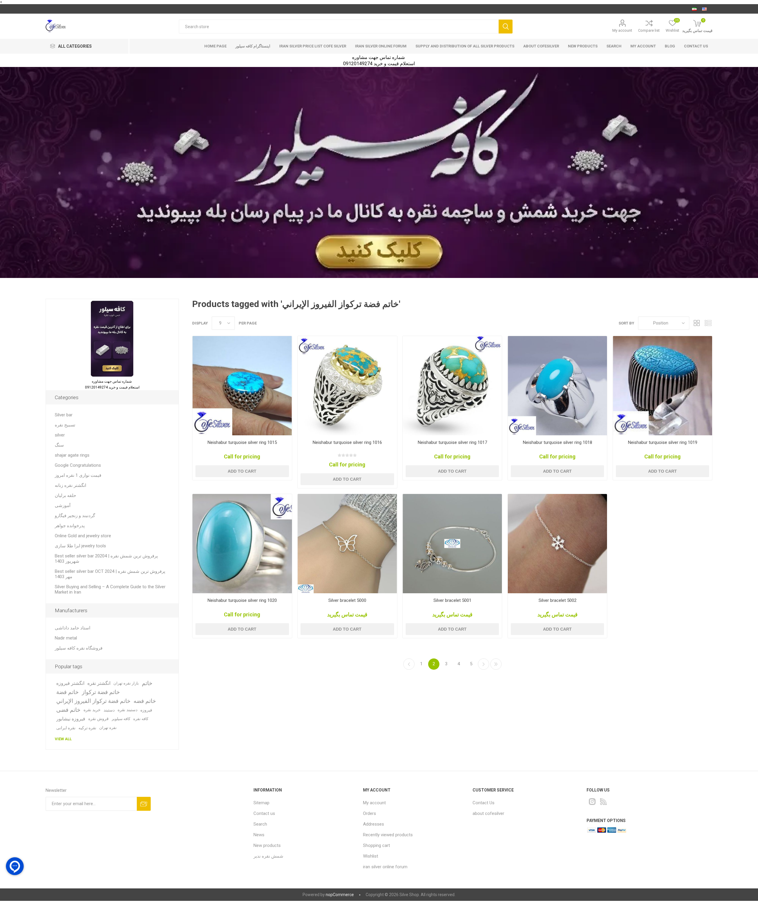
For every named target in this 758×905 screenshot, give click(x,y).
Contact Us (483, 802)
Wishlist (370, 856)
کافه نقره (140, 719)
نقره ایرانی (66, 727)
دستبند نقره (127, 709)
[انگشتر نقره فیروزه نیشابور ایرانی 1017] (452, 385)
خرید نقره (92, 709)
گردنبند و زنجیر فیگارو (75, 515)
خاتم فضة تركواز (101, 692)
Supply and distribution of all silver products (464, 46)
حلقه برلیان (65, 495)
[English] (704, 9)
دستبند (109, 710)
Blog (670, 46)
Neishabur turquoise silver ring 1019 (662, 442)
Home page (215, 46)
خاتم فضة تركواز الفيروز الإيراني (93, 701)
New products (583, 46)
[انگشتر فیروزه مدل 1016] (347, 385)
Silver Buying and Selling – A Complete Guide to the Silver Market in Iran (110, 589)
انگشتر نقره (98, 683)
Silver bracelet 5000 (347, 600)
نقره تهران (108, 727)
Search (506, 26)
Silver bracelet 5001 (452, 600)
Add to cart (242, 471)
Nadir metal (66, 638)
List (708, 323)
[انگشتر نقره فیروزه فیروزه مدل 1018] (557, 385)
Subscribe (144, 804)
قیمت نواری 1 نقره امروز (78, 475)
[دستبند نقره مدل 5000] (347, 543)
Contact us (696, 46)
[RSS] (603, 801)
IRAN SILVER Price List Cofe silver (312, 46)
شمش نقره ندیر (268, 856)
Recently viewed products (388, 834)
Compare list (649, 30)
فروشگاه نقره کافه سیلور (78, 648)
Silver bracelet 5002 (557, 600)
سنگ (59, 445)
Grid (696, 323)
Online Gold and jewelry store (83, 535)
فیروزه (146, 710)
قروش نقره (98, 718)
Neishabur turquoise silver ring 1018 (557, 442)
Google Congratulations (78, 465)
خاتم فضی (68, 709)
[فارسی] (694, 9)
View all (63, 739)
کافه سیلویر (121, 719)
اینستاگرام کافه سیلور (252, 46)
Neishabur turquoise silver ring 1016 (347, 442)
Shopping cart (376, 845)
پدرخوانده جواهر (70, 525)
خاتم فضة (67, 692)
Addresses (373, 824)
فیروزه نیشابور (70, 719)
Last (496, 664)
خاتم (147, 683)
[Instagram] (592, 801)
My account (622, 30)
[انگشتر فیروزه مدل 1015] (242, 385)
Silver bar (64, 415)
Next (483, 664)
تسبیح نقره (65, 425)
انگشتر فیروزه (70, 683)
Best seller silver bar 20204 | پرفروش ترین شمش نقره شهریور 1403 (106, 558)
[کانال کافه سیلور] (379, 172)
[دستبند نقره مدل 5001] (452, 543)
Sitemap (261, 802)
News (258, 834)
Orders (369, 813)
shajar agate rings (72, 455)
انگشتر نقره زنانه (70, 485)
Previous (409, 664)
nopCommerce (340, 894)
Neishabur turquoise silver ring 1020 (242, 600)
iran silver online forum (381, 46)
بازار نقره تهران (126, 683)
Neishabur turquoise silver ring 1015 (242, 442)
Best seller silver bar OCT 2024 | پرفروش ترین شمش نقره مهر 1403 (110, 574)
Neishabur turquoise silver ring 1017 (452, 442)
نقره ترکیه (87, 727)
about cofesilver (541, 46)
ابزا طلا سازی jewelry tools (80, 546)
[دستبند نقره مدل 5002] (557, 543)
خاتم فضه (145, 701)
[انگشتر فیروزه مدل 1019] (662, 385)
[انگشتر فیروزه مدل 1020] (242, 543)
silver (60, 435)
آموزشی (62, 505)
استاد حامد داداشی (72, 628)
